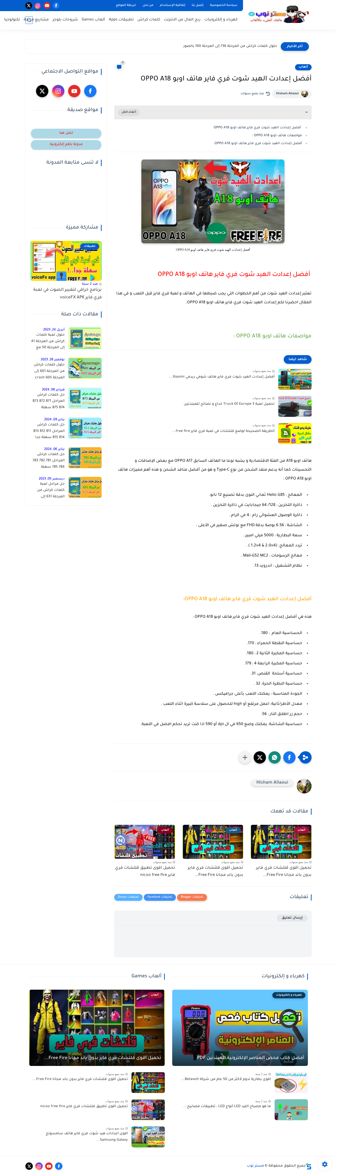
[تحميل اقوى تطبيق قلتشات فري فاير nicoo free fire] (148, 1109)
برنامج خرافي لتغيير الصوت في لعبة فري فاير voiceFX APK (67, 294)
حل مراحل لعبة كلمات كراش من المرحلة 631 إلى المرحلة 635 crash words (50, 491)
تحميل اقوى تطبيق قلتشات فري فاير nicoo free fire (145, 871)
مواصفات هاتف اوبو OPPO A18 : (277, 135)
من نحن (148, 5)
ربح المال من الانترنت (182, 20)
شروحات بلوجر (65, 20)
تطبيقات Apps (121, 20)
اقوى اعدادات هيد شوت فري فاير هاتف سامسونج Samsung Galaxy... (87, 1137)
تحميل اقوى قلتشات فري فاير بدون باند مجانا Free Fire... (284, 871)
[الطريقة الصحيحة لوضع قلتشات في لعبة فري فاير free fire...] (295, 433)
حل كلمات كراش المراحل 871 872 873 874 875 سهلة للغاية (49, 402)
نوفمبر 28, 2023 (53, 360)
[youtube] (47, 5)
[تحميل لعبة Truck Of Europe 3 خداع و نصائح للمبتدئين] (295, 406)
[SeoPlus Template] (309, 1166)
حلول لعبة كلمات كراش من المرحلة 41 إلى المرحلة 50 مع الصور (48, 342)
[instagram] (38, 5)
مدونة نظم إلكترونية (66, 145)
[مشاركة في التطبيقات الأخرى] (245, 757)
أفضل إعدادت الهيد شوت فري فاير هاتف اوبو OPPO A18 (258, 128)
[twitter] (28, 5)
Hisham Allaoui (287, 94)
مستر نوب (255, 1166)
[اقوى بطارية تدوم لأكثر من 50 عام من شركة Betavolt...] (291, 1082)
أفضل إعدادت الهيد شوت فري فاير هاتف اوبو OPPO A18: (258, 143)
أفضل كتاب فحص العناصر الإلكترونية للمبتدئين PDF (250, 1058)
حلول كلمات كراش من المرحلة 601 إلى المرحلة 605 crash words (49, 372)
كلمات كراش (148, 20)
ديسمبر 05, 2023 (52, 479)
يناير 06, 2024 (54, 449)
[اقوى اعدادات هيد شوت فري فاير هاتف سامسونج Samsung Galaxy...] (148, 1136)
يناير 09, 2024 (54, 420)
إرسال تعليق (292, 918)
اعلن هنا (66, 133)
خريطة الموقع (126, 5)
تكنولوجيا (12, 20)
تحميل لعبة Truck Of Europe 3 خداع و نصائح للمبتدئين (229, 404)
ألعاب (303, 67)
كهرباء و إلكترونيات (221, 20)
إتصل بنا (198, 5)
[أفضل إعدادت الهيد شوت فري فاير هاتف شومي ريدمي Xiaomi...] (295, 379)
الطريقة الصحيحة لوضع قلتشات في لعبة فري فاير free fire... (223, 431)
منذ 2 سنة (90, 284)
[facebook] (56, 5)
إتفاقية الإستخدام (172, 5)
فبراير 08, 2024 (53, 390)
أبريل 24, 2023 (54, 330)
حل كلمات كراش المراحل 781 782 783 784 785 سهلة (49, 461)
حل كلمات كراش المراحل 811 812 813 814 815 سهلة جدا (49, 431)
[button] (289, 757)
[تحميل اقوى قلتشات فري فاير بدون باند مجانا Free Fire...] (148, 1082)
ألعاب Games (93, 20)
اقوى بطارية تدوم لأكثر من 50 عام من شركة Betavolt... (226, 1079)
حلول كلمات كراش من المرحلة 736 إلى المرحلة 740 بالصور (230, 46)
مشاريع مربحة (36, 20)
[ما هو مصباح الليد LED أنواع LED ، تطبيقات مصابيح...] (291, 1109)
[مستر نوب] (278, 14)
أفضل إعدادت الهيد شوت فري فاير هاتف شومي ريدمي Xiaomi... (222, 377)
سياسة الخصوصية (223, 5)
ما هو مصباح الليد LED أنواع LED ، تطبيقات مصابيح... (227, 1107)
